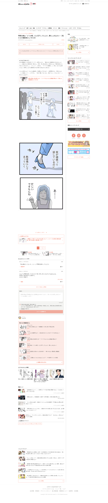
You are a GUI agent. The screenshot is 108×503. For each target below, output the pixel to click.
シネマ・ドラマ (72, 28)
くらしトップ (22, 28)
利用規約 (23, 308)
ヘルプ (63, 488)
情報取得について (63, 491)
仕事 (27, 28)
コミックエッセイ (23, 423)
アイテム (44, 28)
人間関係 (50, 28)
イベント (55, 28)
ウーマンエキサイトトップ (75, 3)
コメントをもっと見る (41, 287)
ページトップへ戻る (78, 157)
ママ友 (30, 423)
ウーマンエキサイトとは (48, 488)
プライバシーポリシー (45, 491)
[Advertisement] (54, 16)
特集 (69, 34)
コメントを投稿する (41, 311)
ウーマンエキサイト (28, 39)
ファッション (64, 28)
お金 (31, 28)
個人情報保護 (55, 491)
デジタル (79, 28)
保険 (34, 28)
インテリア (38, 28)
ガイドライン (29, 307)
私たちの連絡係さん (29, 33)
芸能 (59, 28)
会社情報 (32, 491)
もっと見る (41, 480)
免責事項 (71, 491)
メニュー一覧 (58, 488)
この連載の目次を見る (41, 362)
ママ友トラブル (37, 423)
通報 (62, 261)
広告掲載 (76, 491)
